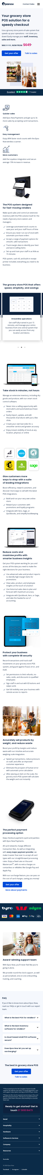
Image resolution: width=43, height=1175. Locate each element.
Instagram (15, 1169)
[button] (38, 4)
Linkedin (24, 1169)
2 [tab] (21, 347)
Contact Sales (28, 4)
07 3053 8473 (25, 1110)
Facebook (6, 1169)
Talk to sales (31, 53)
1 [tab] (18, 347)
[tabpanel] (21, 316)
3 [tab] (25, 347)
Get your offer (11, 53)
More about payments (16, 890)
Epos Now (8, 3)
